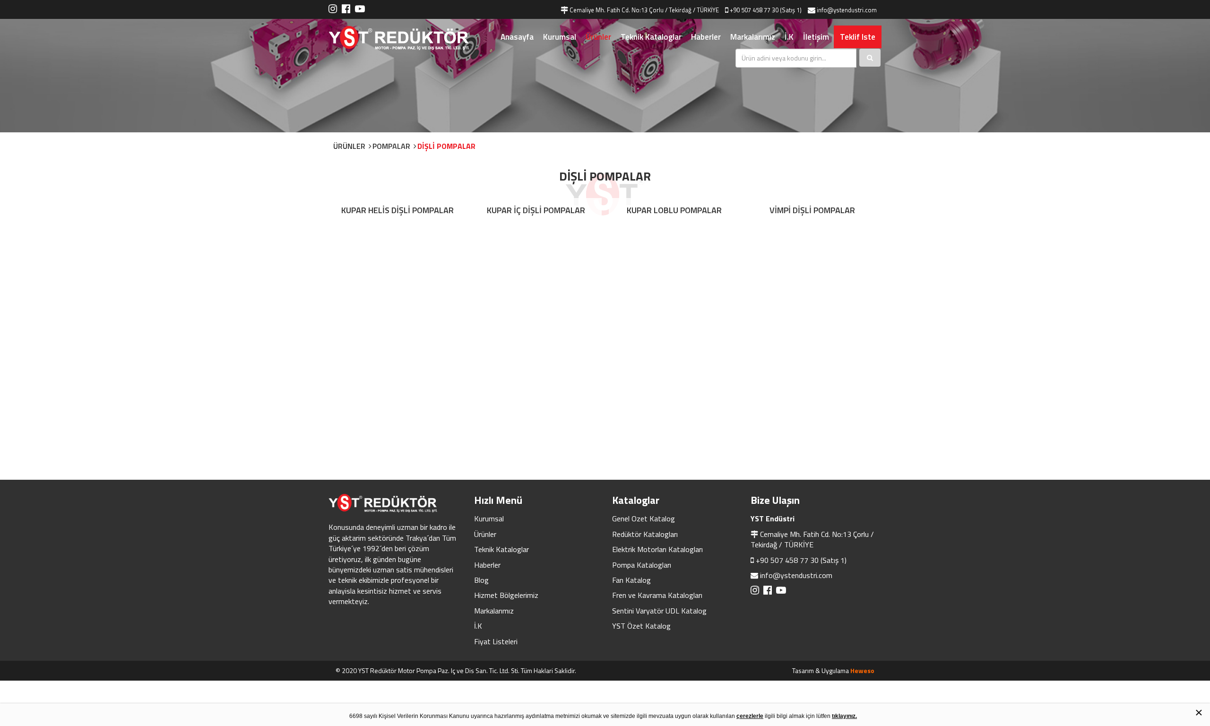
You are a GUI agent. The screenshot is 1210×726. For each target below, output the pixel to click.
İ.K (789, 37)
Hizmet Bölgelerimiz (506, 595)
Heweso (862, 670)
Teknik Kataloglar (651, 37)
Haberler (706, 37)
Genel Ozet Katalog (643, 518)
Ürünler (598, 37)
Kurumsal (559, 37)
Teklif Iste (857, 37)
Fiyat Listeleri (496, 641)
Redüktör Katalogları (645, 534)
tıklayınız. (844, 716)
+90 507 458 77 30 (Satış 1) (801, 560)
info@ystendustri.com (796, 575)
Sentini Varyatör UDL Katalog (659, 610)
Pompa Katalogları (641, 564)
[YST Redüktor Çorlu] (411, 38)
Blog (481, 580)
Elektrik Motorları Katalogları (657, 549)
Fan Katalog (631, 580)
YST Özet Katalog (641, 625)
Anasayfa (517, 37)
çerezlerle (749, 716)
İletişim (816, 37)
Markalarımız (752, 37)
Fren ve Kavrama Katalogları (657, 595)
